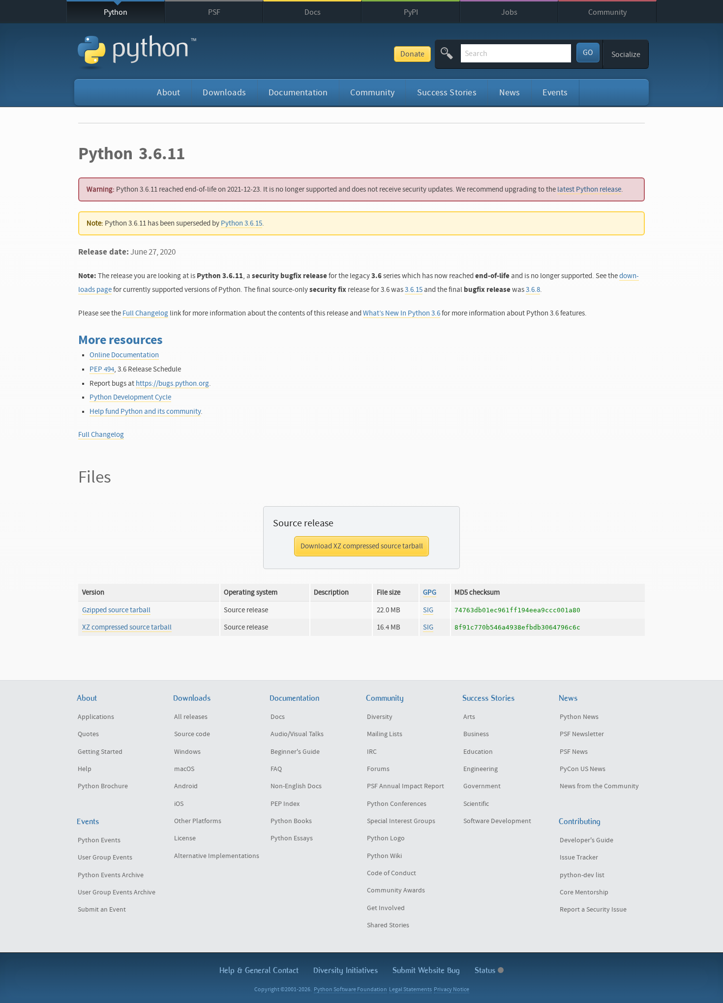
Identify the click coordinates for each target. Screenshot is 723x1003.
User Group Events (105, 857)
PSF (214, 12)
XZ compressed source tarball (127, 627)
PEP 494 (102, 369)
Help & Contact (259, 970)
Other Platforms (197, 821)
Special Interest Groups (401, 821)
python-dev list (582, 875)
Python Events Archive (111, 875)
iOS (178, 804)
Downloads (224, 92)
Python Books (291, 821)
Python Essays (292, 838)
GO (588, 52)
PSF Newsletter (582, 734)
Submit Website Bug (426, 970)
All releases (191, 717)
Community (607, 12)
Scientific (476, 804)
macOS (184, 769)
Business (476, 734)
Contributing (580, 821)
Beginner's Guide (295, 752)
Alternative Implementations (216, 856)
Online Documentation (124, 355)
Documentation (298, 92)
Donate (412, 54)
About (168, 92)
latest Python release (589, 189)
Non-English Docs (296, 786)
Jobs (509, 12)
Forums (378, 769)
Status (486, 970)
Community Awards (396, 890)
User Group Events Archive (116, 892)
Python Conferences (396, 804)
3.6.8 (533, 290)
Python (115, 12)
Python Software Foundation (350, 989)
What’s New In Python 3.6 (401, 313)
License (185, 838)
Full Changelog (145, 313)
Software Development (497, 821)
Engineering (480, 769)
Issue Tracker (579, 857)
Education (478, 752)
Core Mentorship (584, 892)
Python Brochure (103, 786)
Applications (96, 717)
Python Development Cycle (130, 397)
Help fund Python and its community (145, 411)
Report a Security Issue (593, 910)
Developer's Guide (586, 840)
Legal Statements (410, 989)
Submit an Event (102, 910)
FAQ (276, 769)
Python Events (99, 840)
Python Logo (386, 838)
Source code (192, 734)
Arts (469, 717)
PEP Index (285, 804)
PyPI (411, 12)
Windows (187, 752)
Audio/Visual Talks (297, 734)
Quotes (88, 734)
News (509, 92)
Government (482, 786)
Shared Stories (388, 925)
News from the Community (599, 786)
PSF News (574, 752)
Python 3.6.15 (241, 223)
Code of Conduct (391, 873)
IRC (372, 752)
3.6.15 (413, 290)
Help (84, 769)
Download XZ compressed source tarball (362, 546)
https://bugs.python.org (172, 383)
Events (555, 92)
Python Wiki (384, 856)
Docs (312, 12)
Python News (579, 717)
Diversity (379, 717)
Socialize (625, 54)
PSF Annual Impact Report (405, 786)
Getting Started (100, 752)
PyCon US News (582, 769)
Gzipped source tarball (116, 610)
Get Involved (386, 908)
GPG (429, 592)
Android (186, 786)
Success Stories (447, 92)
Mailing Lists (384, 734)
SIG (428, 610)
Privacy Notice (451, 989)
